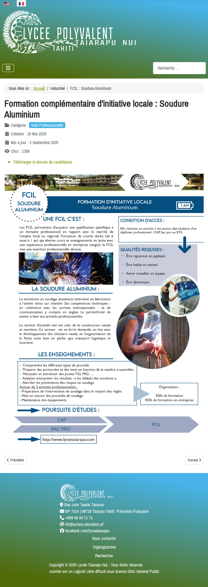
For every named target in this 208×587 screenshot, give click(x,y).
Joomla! (55, 571)
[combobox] (179, 68)
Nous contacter (104, 538)
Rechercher (104, 555)
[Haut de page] (198, 577)
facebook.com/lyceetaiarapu (87, 530)
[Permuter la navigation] (8, 68)
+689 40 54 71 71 (79, 517)
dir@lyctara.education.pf (84, 524)
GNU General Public (143, 571)
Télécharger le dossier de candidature (42, 161)
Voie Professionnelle (47, 125)
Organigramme (104, 546)
